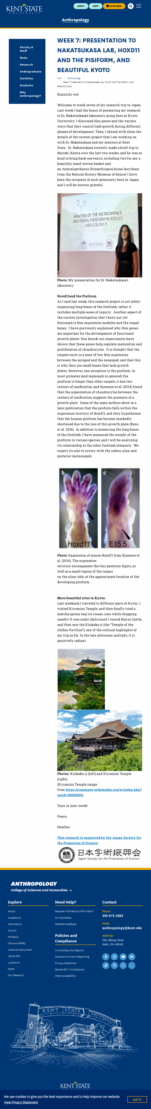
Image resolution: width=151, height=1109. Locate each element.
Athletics (13, 936)
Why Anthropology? (29, 93)
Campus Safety (17, 943)
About (11, 911)
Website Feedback (66, 924)
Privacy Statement (66, 963)
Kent (59, 78)
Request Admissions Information (74, 911)
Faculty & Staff (26, 48)
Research (26, 64)
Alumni (12, 930)
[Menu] (138, 6)
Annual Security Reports (69, 950)
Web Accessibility (65, 975)
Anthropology (75, 19)
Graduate (26, 85)
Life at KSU (14, 956)
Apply (81, 6)
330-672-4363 (112, 916)
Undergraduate (29, 71)
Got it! (137, 1099)
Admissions (14, 924)
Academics (14, 917)
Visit (96, 6)
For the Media (63, 917)
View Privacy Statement (21, 1102)
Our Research (16, 975)
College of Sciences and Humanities (39, 889)
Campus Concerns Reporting (72, 956)
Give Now (115, 6)
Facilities (26, 78)
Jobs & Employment (20, 949)
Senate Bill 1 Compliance (69, 969)
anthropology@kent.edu (122, 928)
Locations (13, 962)
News (24, 57)
